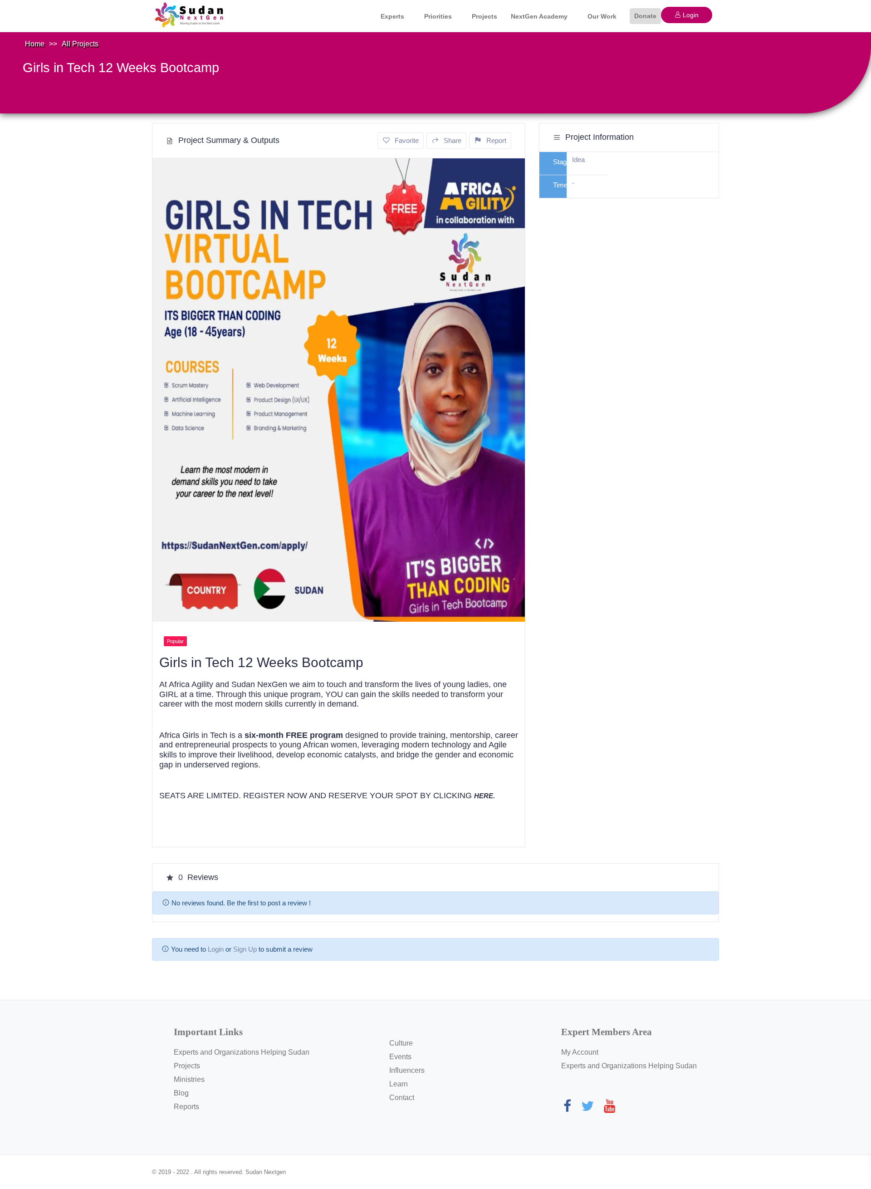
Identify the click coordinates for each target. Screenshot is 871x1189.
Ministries (189, 1079)
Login (690, 15)
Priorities (438, 16)
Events (400, 1057)
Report (496, 140)
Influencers (407, 1070)
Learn (398, 1084)
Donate (645, 16)
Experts (392, 16)
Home (34, 44)
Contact (401, 1097)
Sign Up (245, 949)
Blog (181, 1093)
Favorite (407, 140)
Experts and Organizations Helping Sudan (241, 1052)
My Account (579, 1052)
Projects (484, 16)
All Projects (80, 44)
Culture (401, 1043)
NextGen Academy (539, 16)
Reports (186, 1106)
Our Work (602, 16)
